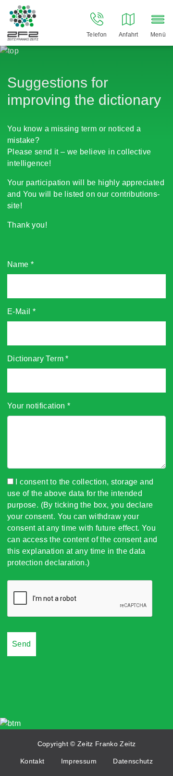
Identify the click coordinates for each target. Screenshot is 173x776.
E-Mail (21, 311)
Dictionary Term (38, 359)
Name (20, 264)
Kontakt (32, 761)
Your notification (39, 406)
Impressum (79, 761)
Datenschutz (133, 761)
